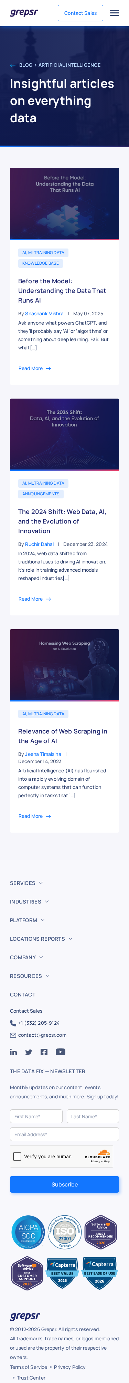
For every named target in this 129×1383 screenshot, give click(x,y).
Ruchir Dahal (39, 544)
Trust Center (31, 1377)
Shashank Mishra (44, 313)
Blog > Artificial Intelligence (59, 65)
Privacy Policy (70, 1367)
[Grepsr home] (24, 13)
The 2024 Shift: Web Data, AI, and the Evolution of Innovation (62, 521)
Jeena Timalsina (43, 754)
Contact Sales (80, 13)
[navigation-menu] (114, 13)
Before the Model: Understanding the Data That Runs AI (62, 290)
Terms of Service (28, 1367)
